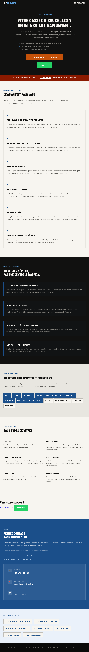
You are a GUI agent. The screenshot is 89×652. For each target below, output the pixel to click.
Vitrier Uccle (64, 628)
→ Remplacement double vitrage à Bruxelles (18, 559)
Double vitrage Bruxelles (47, 622)
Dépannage (46, 647)
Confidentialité (77, 647)
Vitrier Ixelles (13, 635)
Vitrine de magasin (44, 628)
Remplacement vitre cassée (18, 628)
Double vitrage (55, 647)
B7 (10, 3)
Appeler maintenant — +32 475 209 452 (44, 57)
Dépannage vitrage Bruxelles (19, 622)
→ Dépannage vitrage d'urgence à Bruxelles (18, 556)
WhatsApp (44, 65)
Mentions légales (66, 647)
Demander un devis (34, 635)
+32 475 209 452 (79, 3)
